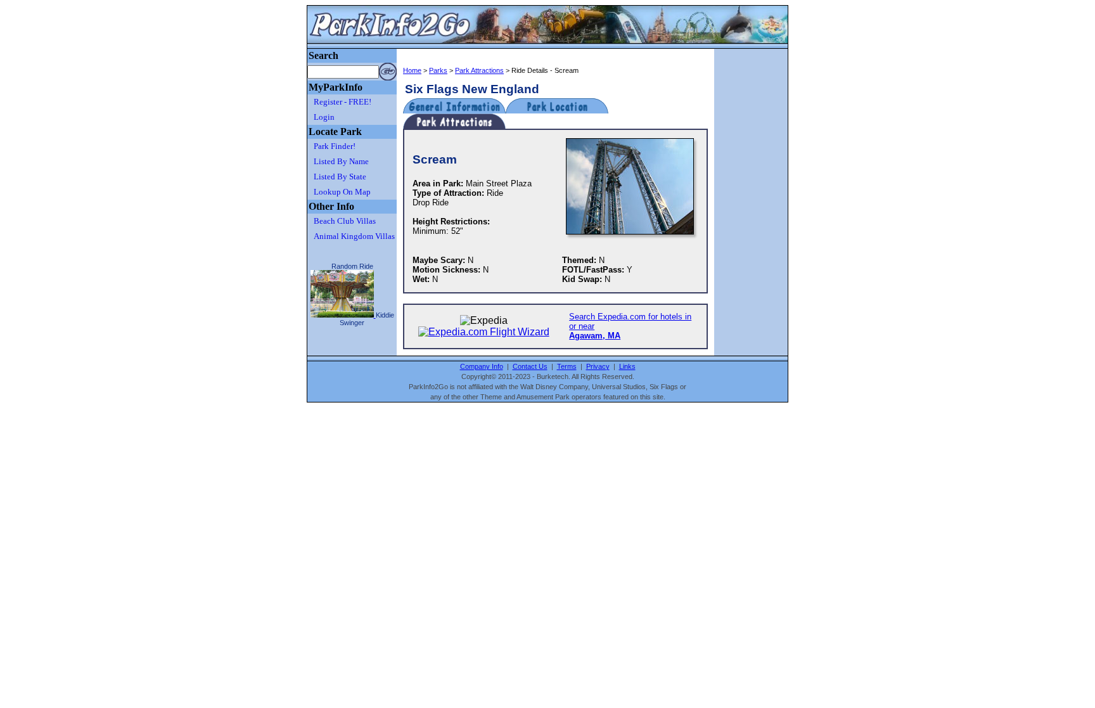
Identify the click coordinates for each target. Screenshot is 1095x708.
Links (627, 366)
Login (324, 117)
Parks (438, 70)
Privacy (598, 366)
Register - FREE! (342, 101)
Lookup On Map (342, 191)
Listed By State (340, 176)
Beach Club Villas (345, 221)
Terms (567, 366)
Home (412, 70)
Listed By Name (341, 161)
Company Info (481, 366)
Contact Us (530, 366)
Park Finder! (334, 146)
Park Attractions (479, 70)
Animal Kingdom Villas (354, 236)
